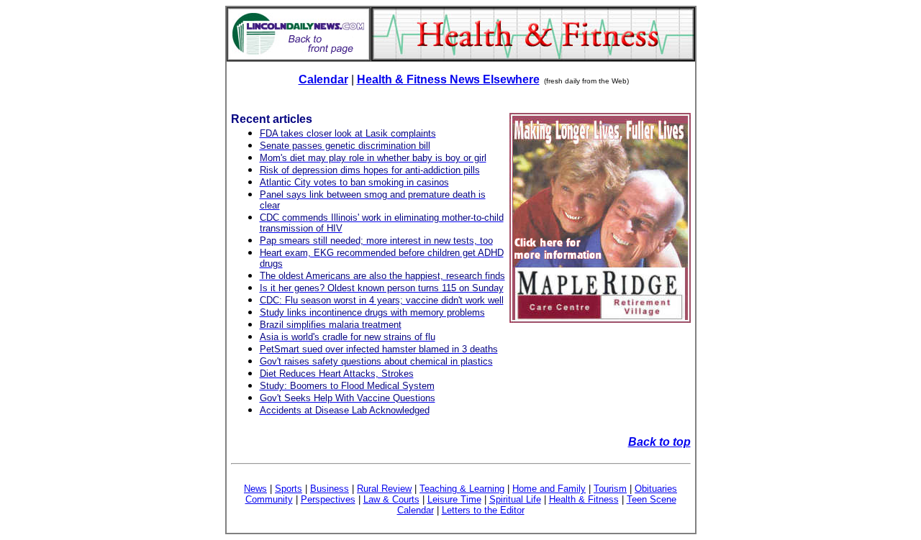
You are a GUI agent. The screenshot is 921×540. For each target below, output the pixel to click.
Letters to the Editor (483, 510)
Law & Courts (391, 499)
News (255, 488)
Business (329, 488)
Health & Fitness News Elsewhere (448, 79)
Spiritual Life (515, 499)
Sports (288, 488)
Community (269, 499)
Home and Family (549, 488)
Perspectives (328, 499)
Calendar (323, 79)
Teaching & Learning (461, 488)
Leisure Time (454, 499)
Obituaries (656, 488)
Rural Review (384, 488)
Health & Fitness (584, 499)
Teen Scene (651, 499)
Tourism (610, 488)
